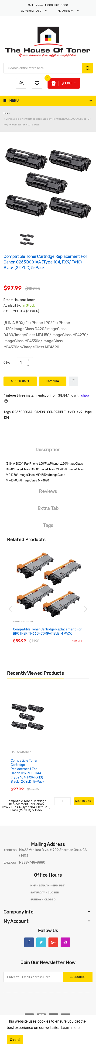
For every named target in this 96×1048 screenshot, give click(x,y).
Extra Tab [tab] (48, 508)
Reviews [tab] (48, 491)
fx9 (79, 412)
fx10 (71, 412)
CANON (39, 412)
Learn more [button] (70, 1028)
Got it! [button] (15, 1039)
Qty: (6, 363)
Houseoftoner (24, 300)
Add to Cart (20, 381)
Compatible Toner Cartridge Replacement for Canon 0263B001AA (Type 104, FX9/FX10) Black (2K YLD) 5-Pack (27, 771)
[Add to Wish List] (73, 381)
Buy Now (52, 381)
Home (6, 113)
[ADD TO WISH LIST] (56, 636)
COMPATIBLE (56, 412)
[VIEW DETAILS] (46, 636)
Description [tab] (48, 449)
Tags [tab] (48, 525)
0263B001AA (22, 412)
